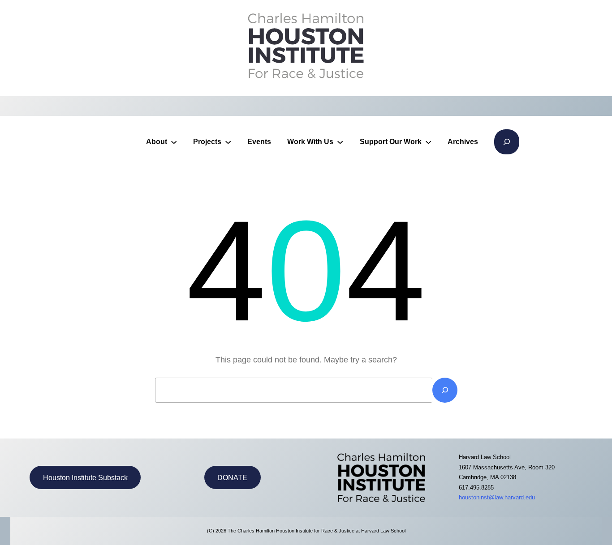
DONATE (232, 477)
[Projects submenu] (228, 142)
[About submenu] (174, 142)
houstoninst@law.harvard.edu (497, 497)
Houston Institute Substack (85, 477)
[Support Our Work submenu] (428, 142)
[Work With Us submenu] (340, 142)
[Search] (444, 390)
